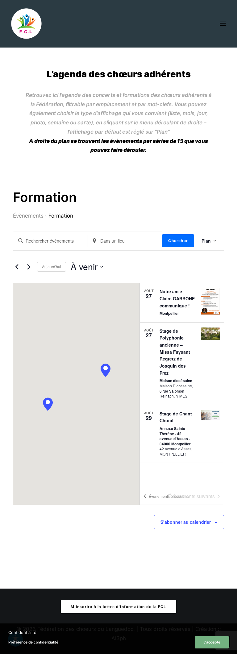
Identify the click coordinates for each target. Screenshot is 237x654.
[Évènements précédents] (16, 266)
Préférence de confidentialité (33, 642)
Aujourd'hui (51, 266)
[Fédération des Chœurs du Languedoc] (26, 23)
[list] (181, 383)
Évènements (28, 216)
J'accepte (211, 642)
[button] (223, 24)
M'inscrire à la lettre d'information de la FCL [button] (118, 606)
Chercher (178, 240)
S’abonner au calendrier (185, 522)
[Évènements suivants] (28, 266)
